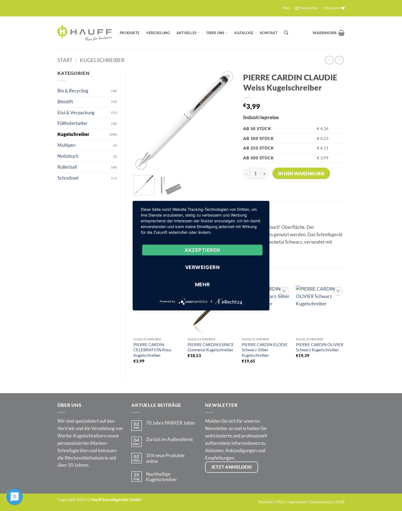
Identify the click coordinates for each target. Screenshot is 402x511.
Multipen (66, 145)
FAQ (286, 8)
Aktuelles (186, 33)
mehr (202, 284)
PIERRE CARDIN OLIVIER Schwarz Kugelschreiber (319, 347)
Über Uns (215, 33)
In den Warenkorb (301, 173)
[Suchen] (286, 32)
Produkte (129, 33)
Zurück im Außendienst (169, 439)
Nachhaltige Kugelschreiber (161, 476)
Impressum (297, 501)
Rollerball (67, 167)
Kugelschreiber (102, 60)
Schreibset (68, 178)
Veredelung (158, 33)
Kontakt (269, 33)
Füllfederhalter (72, 123)
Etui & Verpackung (76, 112)
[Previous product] (339, 60)
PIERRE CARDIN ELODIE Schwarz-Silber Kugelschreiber (265, 350)
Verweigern (202, 267)
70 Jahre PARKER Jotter (171, 423)
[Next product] (329, 60)
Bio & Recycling (72, 91)
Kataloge (243, 33)
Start (64, 60)
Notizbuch (67, 156)
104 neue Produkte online (165, 458)
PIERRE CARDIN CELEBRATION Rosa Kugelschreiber (152, 350)
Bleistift (65, 101)
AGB (340, 501)
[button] (306, 8)
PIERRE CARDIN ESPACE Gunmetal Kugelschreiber (211, 347)
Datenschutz (321, 501)
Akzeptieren (202, 250)
